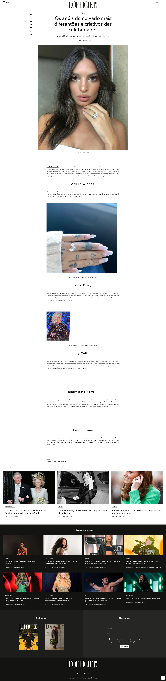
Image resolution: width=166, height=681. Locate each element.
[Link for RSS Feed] (89, 674)
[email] (31, 15)
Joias (83, 13)
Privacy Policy (134, 642)
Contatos (72, 678)
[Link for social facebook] (81, 674)
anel (55, 461)
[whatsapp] (31, 31)
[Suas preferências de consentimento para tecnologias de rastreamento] (163, 678)
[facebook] (31, 18)
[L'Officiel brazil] (83, 5)
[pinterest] (31, 21)
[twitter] (31, 27)
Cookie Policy (92, 678)
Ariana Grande (62, 192)
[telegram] (31, 34)
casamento (62, 461)
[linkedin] (31, 24)
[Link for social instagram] (85, 674)
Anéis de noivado (53, 167)
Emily (48, 400)
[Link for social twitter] (77, 674)
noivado (50, 461)
